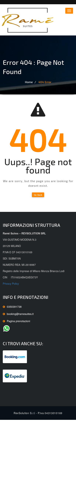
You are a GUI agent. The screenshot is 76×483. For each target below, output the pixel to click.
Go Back (38, 194)
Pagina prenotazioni (18, 321)
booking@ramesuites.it (20, 314)
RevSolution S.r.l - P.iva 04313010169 (38, 413)
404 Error (44, 82)
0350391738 (14, 306)
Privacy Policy (11, 283)
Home (29, 82)
